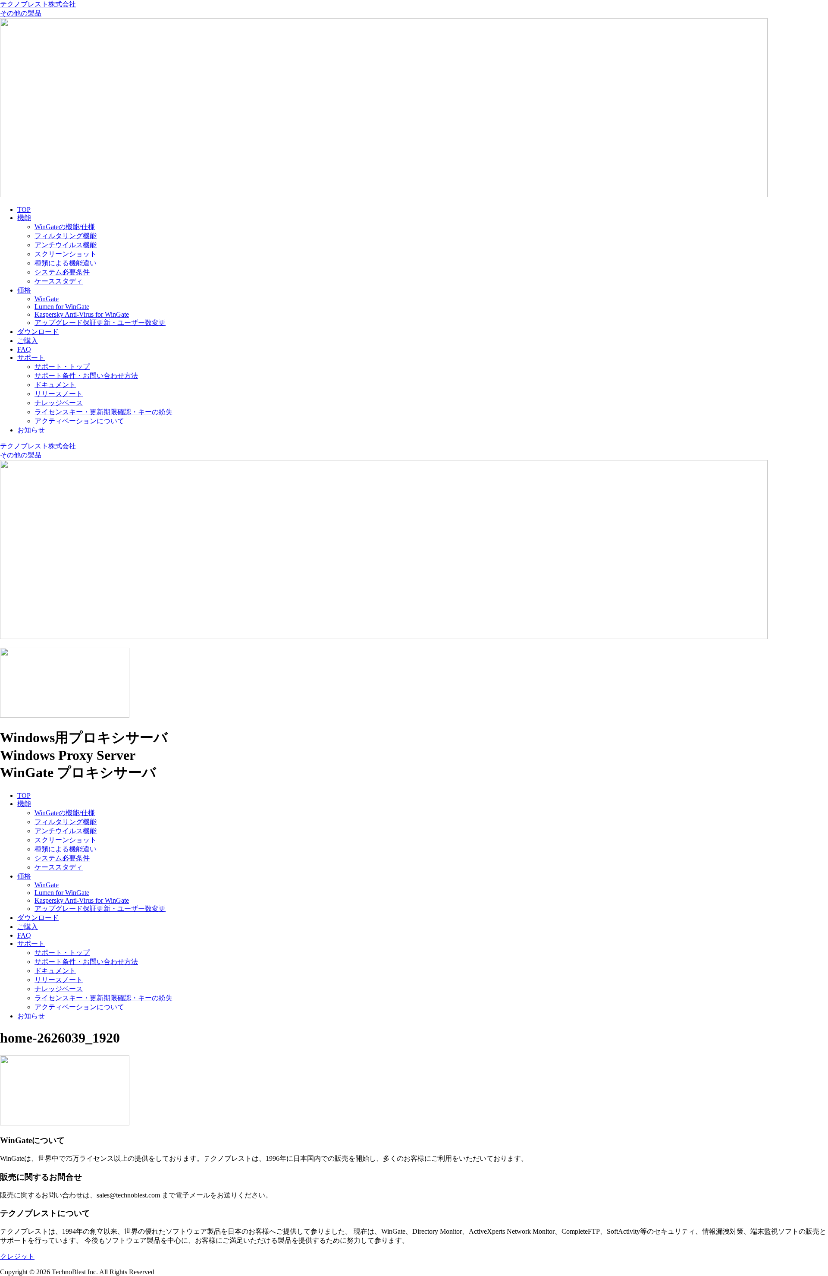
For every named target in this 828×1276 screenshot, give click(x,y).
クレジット (17, 1256)
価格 (24, 290)
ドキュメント (55, 384)
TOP (24, 209)
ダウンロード (38, 331)
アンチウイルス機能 (65, 245)
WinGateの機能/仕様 (64, 226)
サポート (31, 357)
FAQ (24, 349)
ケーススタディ (58, 281)
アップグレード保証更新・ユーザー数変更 (100, 322)
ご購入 (27, 340)
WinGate (46, 298)
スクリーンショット (65, 254)
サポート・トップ (62, 366)
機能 (24, 217)
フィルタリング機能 (65, 235)
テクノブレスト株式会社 (38, 4)
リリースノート (58, 393)
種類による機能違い (65, 263)
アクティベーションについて (79, 421)
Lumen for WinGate (61, 306)
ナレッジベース (58, 402)
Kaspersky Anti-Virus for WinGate (81, 314)
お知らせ (31, 430)
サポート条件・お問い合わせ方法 (86, 375)
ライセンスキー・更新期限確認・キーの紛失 (103, 412)
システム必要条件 (62, 272)
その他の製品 (20, 13)
